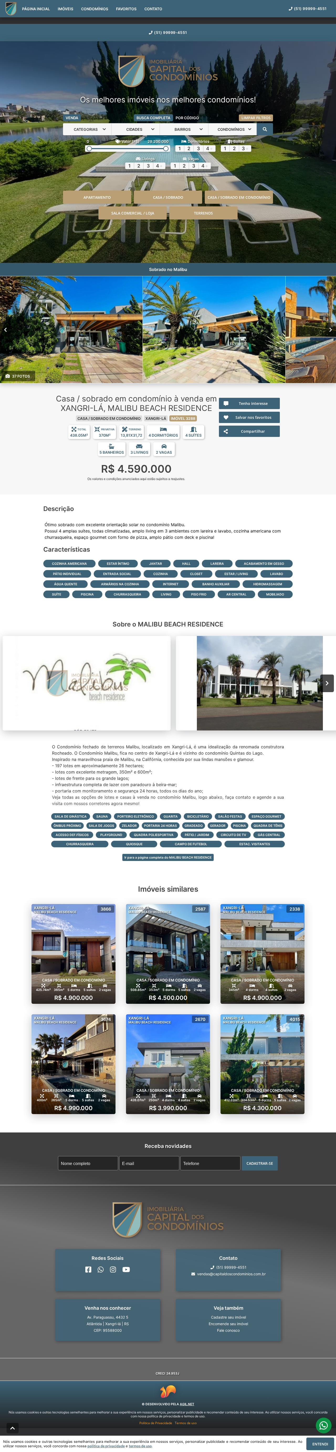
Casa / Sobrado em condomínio (239, 197)
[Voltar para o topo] (13, 1428)
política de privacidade (106, 1446)
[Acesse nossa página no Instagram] (113, 1269)
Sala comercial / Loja (132, 213)
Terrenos (203, 213)
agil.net (187, 1404)
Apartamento (97, 197)
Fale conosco (228, 1330)
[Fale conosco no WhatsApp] (101, 1269)
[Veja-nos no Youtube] (126, 1269)
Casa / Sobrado (168, 197)
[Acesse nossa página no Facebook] (88, 1269)
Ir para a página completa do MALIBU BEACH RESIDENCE (168, 857)
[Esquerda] (5, 330)
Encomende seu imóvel (228, 1324)
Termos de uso (186, 1423)
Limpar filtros (256, 117)
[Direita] (330, 330)
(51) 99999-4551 (170, 32)
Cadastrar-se (259, 1163)
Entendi (320, 1443)
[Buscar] (265, 129)
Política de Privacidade (155, 1423)
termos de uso (140, 1446)
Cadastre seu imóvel (228, 1317)
